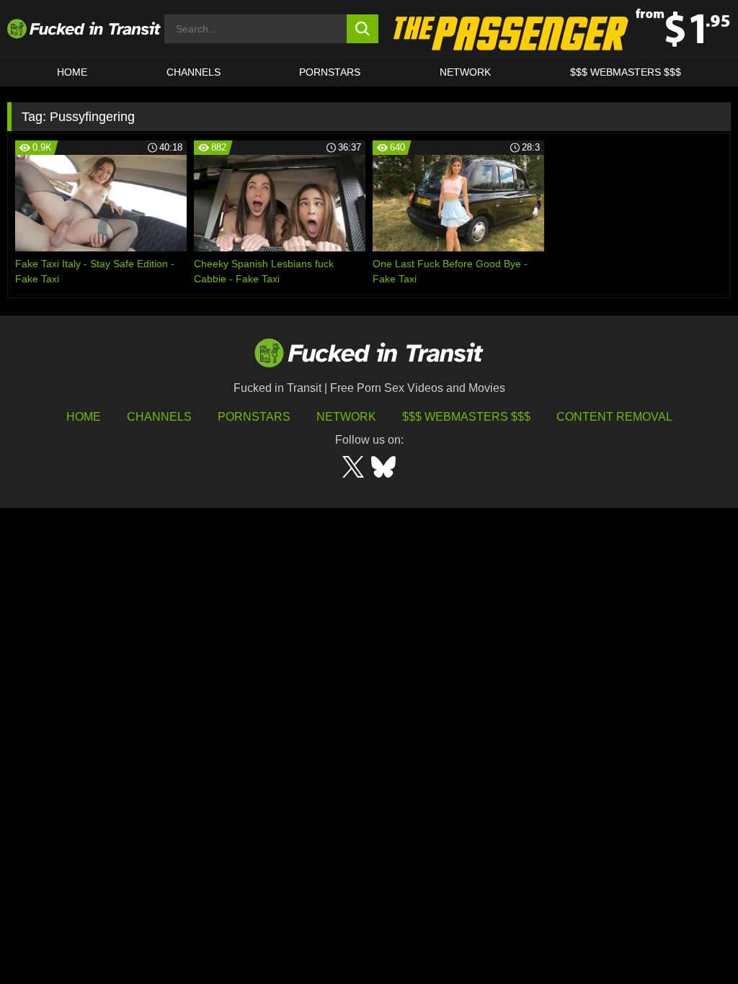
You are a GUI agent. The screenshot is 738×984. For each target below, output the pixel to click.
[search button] (363, 28)
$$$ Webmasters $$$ (466, 417)
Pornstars (329, 72)
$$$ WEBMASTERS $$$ (625, 72)
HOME (72, 72)
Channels (159, 417)
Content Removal (614, 417)
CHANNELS (193, 72)
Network (465, 72)
